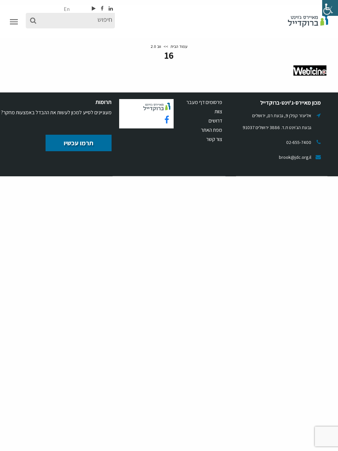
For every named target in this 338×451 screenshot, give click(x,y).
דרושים (215, 120)
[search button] (33, 20)
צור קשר (214, 139)
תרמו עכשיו (78, 143)
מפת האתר (211, 129)
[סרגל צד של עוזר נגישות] (330, 8)
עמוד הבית (178, 46)
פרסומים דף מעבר (204, 102)
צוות (218, 111)
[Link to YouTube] (94, 8)
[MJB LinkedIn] (110, 8)
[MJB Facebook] (102, 8)
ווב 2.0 (156, 46)
